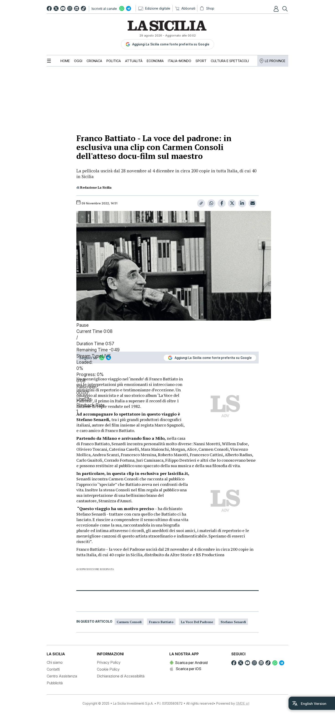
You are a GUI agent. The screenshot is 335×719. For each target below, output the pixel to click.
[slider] (167, 371)
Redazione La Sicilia (95, 187)
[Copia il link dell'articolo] (201, 203)
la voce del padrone (197, 622)
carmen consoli (129, 622)
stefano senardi (233, 622)
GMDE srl (242, 703)
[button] (276, 8)
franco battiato (161, 622)
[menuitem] (65, 60)
